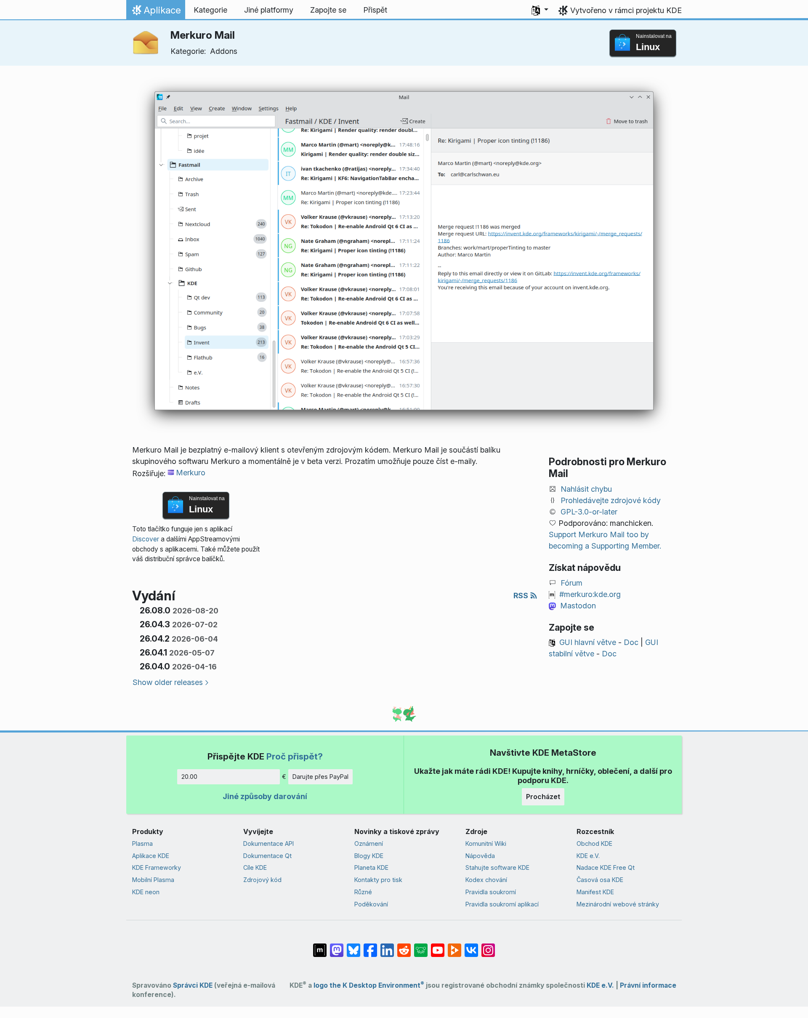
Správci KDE (193, 985)
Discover (145, 539)
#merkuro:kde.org (590, 594)
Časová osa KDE (600, 879)
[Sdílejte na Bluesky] (353, 946)
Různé (363, 891)
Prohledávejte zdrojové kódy (611, 500)
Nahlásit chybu (586, 489)
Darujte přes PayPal (320, 776)
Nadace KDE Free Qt (606, 867)
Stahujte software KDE (497, 867)
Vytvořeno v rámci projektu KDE (626, 10)
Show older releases (168, 682)
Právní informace (648, 985)
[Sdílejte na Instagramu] (488, 946)
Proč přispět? (294, 756)
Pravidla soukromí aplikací (502, 904)
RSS (521, 595)
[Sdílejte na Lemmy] (421, 946)
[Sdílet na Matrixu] (320, 946)
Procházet (543, 796)
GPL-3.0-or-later (589, 511)
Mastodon (578, 605)
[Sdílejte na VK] (471, 946)
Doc (631, 642)
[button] (540, 10)
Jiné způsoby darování (265, 796)
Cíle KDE (255, 867)
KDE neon (145, 891)
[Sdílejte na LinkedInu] (387, 946)
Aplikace (155, 12)
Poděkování (371, 904)
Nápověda (480, 855)
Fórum (571, 582)
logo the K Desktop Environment (369, 985)
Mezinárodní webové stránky (618, 904)
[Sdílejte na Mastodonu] (336, 946)
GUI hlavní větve (587, 642)
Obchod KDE (594, 843)
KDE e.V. (588, 855)
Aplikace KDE (150, 855)
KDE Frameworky (156, 867)
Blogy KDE (368, 855)
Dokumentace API (268, 843)
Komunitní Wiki (485, 843)
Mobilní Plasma (153, 879)
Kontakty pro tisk (378, 879)
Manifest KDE (595, 891)
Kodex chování (486, 879)
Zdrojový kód (262, 879)
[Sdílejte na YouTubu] (437, 946)
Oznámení (368, 843)
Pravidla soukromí (490, 891)
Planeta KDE (371, 867)
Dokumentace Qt (267, 855)
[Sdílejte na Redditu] (404, 946)
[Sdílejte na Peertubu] (454, 946)
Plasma (142, 843)
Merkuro (190, 472)
